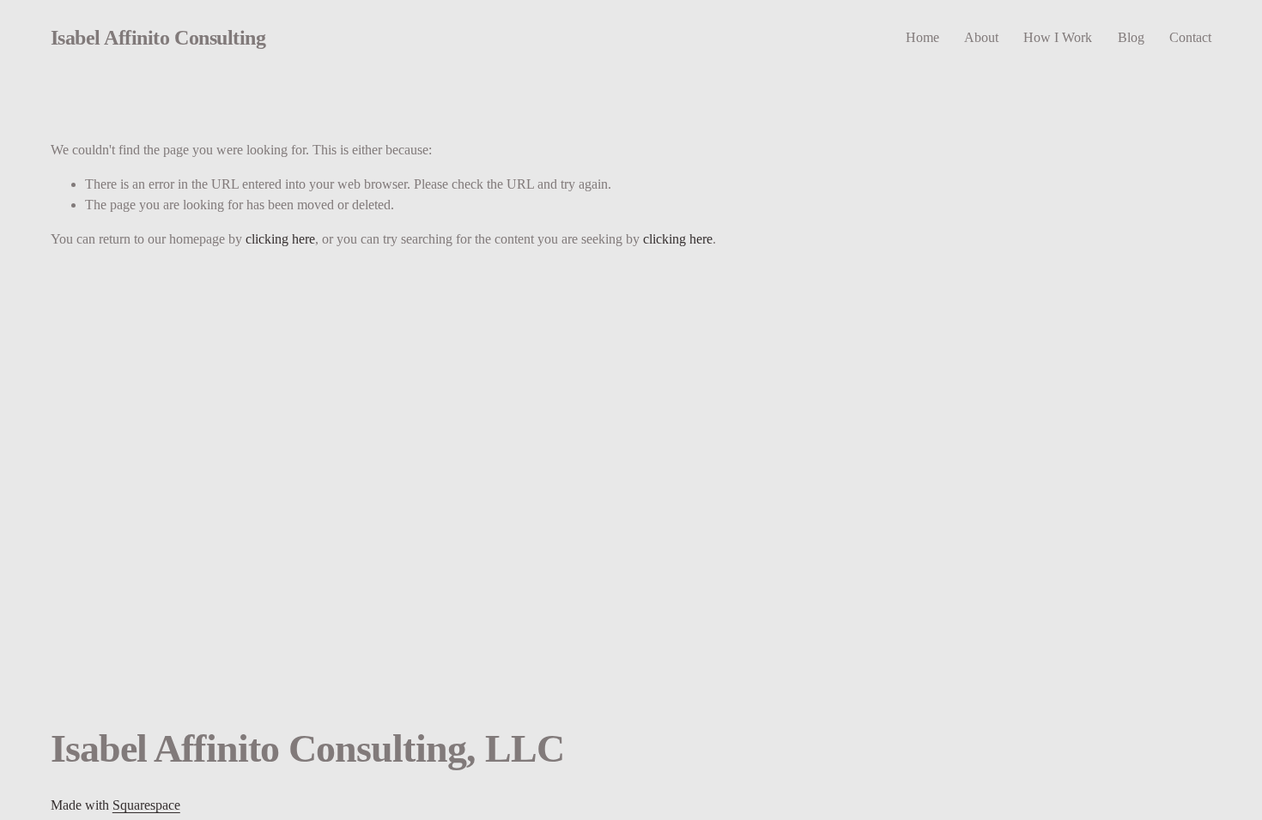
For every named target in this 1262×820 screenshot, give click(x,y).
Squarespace (146, 805)
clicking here (280, 239)
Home (922, 37)
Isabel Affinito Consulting (158, 37)
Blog (1131, 37)
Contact (1190, 37)
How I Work (1057, 37)
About (981, 37)
